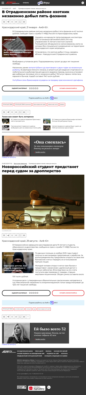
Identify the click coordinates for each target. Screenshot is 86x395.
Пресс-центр (39, 351)
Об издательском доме (25, 351)
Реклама (48, 351)
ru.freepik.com (6, 230)
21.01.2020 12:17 (6, 8)
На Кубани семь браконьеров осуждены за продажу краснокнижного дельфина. (47, 80)
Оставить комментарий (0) (68, 88)
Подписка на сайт (53, 353)
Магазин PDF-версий (60, 351)
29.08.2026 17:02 (7, 163)
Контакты (64, 353)
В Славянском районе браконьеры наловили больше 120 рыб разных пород (67, 120)
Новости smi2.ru (9, 157)
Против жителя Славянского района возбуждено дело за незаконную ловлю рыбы (26, 127)
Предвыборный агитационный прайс (29, 356)
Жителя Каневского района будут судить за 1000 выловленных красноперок (66, 127)
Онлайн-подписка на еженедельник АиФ (30, 353)
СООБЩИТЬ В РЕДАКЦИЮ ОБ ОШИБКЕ (55, 356)
